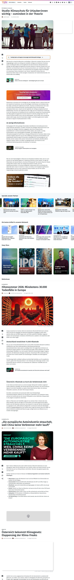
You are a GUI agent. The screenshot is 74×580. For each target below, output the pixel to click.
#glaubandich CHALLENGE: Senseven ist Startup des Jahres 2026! (10, 211)
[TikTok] (60, 2)
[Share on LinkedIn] (2, 61)
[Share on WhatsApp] (2, 64)
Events (25, 2)
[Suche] (66, 2)
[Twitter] (52, 2)
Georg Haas (5, 293)
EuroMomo (37, 332)
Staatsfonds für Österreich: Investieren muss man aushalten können (26, 238)
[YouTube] (58, 2)
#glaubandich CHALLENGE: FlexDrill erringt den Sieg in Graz (62, 210)
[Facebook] (50, 2)
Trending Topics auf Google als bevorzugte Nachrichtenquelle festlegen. (26, 57)
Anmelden (36, 97)
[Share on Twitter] (2, 57)
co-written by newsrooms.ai (16, 293)
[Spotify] (62, 2)
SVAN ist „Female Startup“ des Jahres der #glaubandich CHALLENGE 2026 (28, 211)
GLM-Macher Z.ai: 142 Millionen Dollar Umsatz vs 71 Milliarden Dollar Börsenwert (61, 238)
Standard (18, 332)
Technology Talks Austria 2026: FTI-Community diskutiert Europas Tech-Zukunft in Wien (43, 238)
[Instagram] (54, 2)
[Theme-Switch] (70, 2)
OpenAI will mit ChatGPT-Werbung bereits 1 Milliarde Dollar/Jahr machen (8, 238)
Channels (19, 2)
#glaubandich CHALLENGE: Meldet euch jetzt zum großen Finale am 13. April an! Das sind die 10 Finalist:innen (45, 212)
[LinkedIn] (56, 2)
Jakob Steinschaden (7, 428)
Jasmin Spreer (6, 17)
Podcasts (30, 2)
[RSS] (64, 2)
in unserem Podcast (15, 407)
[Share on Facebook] (2, 54)
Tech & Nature (12, 2)
